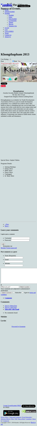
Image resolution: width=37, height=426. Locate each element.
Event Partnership (27, 417)
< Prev (7, 224)
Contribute (29, 419)
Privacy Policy (5, 417)
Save (4, 86)
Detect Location (24, 287)
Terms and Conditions (15, 417)
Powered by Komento (18, 326)
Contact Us (6, 421)
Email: (7, 259)
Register (3, 248)
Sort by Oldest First (11, 306)
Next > (7, 226)
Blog (12, 419)
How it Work (21, 419)
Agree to (26, 292)
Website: (7, 263)
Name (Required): (10, 256)
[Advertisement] (18, 28)
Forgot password (11, 248)
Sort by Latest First (11, 307)
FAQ (16, 419)
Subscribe (18, 292)
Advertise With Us (5, 419)
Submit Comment (7, 292)
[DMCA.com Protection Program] (29, 412)
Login (3, 244)
